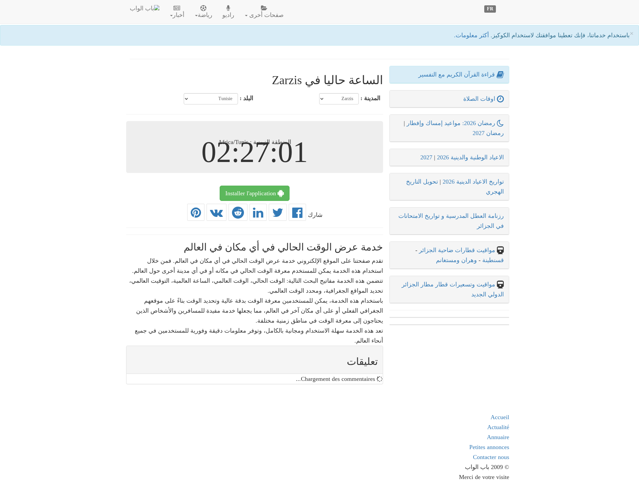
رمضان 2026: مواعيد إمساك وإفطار (452, 123)
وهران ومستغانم (456, 260)
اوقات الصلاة (480, 98)
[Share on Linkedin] (258, 215)
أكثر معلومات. (472, 35)
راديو (228, 15)
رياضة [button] (205, 15)
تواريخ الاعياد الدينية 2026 (473, 181)
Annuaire (498, 437)
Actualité (498, 427)
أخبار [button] (178, 15)
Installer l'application (251, 193)
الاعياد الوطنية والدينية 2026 (470, 157)
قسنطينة (492, 260)
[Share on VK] (216, 215)
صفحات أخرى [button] (266, 15)
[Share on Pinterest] (196, 215)
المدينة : (370, 98)
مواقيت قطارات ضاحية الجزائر (457, 250)
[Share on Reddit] (238, 215)
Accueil (500, 417)
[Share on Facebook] (297, 215)
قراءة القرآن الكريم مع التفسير (457, 74)
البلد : (246, 98)
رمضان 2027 (488, 133)
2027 (426, 157)
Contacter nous (491, 457)
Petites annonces (489, 447)
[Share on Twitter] (278, 215)
